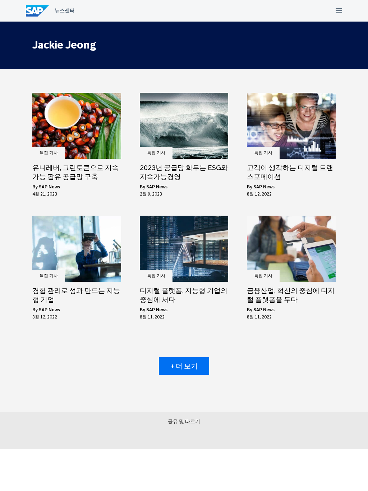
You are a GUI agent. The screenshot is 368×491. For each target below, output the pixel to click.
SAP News (49, 186)
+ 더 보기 (184, 366)
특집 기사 (49, 152)
